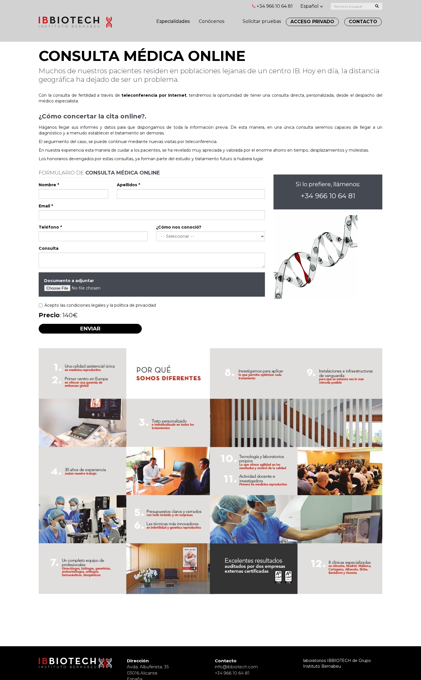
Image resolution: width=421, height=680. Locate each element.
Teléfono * (50, 227)
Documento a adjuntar (69, 280)
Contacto (363, 21)
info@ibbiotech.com (236, 666)
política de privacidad (135, 305)
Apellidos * (128, 184)
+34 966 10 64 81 (275, 6)
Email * (46, 206)
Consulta (48, 248)
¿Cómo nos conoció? (178, 227)
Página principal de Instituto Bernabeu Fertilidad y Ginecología (77, 22)
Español (310, 6)
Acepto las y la (100, 305)
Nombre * (49, 184)
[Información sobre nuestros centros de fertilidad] (233, 18)
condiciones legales (85, 305)
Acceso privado (312, 21)
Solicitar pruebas (262, 21)
